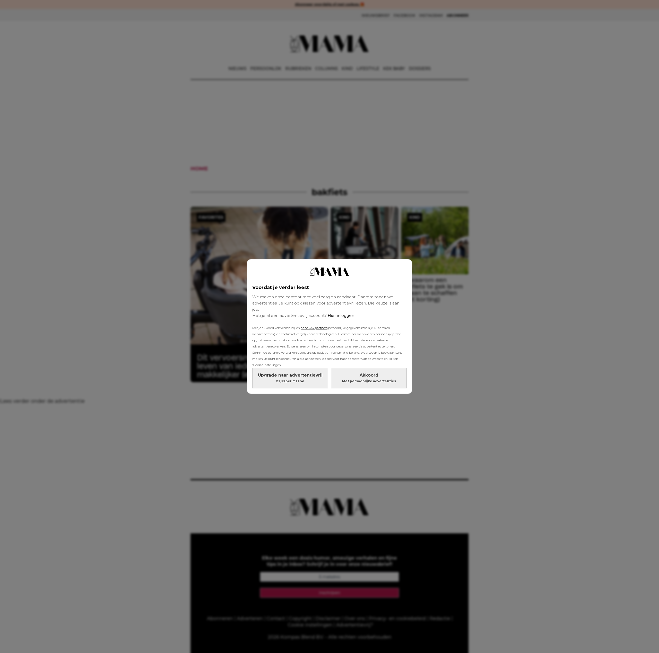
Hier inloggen (341, 315)
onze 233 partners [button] (314, 328)
